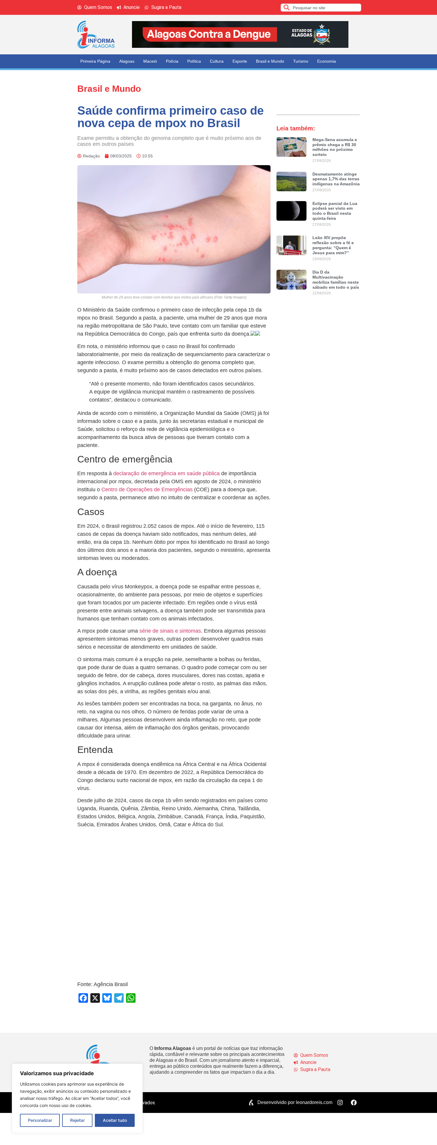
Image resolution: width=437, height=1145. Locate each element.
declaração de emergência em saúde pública (166, 473)
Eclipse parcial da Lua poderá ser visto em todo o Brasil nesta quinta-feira (334, 211)
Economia (326, 61)
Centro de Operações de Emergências (147, 489)
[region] (77, 1098)
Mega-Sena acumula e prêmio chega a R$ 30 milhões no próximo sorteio (334, 147)
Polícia (172, 61)
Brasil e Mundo (270, 61)
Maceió (150, 61)
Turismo (300, 61)
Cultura (217, 61)
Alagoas (126, 61)
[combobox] (321, 8)
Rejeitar (77, 1120)
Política (194, 61)
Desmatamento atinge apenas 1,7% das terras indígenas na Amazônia (336, 179)
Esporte (239, 61)
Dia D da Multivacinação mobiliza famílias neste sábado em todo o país (335, 279)
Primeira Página (95, 61)
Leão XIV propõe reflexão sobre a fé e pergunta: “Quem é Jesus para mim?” (333, 245)
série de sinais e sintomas (170, 631)
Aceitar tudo (115, 1120)
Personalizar (40, 1120)
